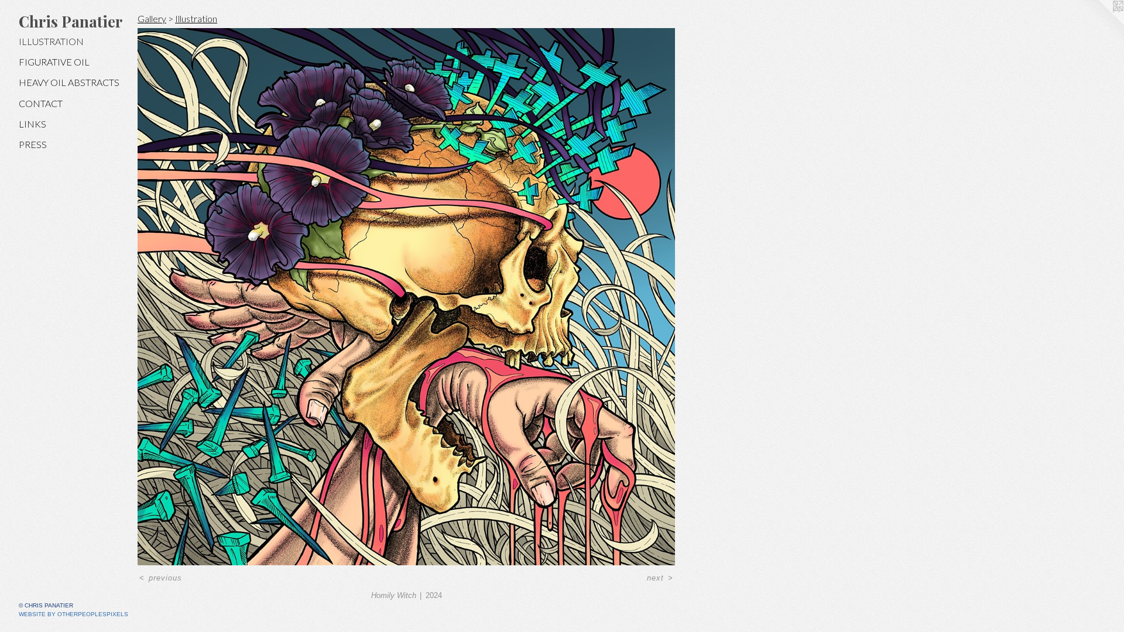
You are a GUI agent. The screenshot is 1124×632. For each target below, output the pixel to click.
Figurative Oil (54, 61)
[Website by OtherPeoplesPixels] (1100, 23)
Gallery (152, 18)
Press (33, 144)
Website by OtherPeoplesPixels (73, 614)
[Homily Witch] (406, 296)
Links (32, 123)
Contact (41, 103)
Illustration (51, 41)
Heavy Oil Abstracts (69, 82)
